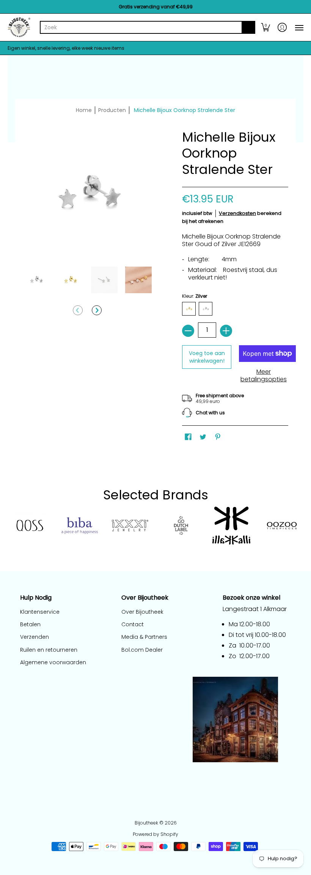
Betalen (30, 624)
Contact (132, 624)
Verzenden (34, 637)
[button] (265, 27)
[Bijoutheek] (19, 27)
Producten (112, 110)
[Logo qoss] (29, 525)
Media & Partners (144, 637)
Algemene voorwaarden (53, 662)
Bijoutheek (146, 823)
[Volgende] (96, 310)
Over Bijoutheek (142, 612)
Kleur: (194, 296)
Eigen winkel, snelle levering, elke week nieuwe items (66, 48)
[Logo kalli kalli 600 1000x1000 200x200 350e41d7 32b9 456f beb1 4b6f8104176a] (231, 526)
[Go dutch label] (180, 526)
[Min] (188, 331)
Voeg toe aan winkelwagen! (207, 357)
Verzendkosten (237, 213)
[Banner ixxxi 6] (130, 526)
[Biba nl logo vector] (79, 525)
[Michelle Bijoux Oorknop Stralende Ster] (36, 280)
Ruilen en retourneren (48, 650)
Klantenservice (40, 612)
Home (84, 110)
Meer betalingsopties (263, 375)
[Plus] (226, 331)
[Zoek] (248, 27)
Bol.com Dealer (142, 650)
